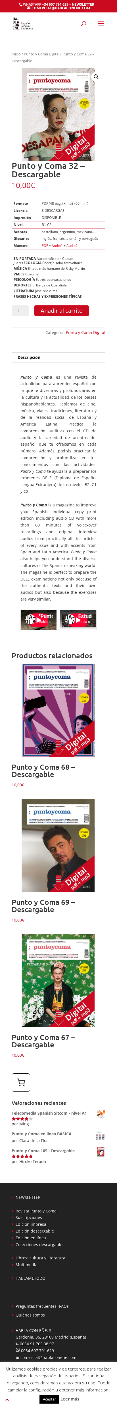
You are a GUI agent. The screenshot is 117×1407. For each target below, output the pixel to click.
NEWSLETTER (83, 4)
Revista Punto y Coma (36, 1211)
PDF (45, 245)
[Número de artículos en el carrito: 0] (21, 1082)
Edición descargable (35, 1231)
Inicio (16, 54)
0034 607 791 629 (37, 1350)
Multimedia (26, 1264)
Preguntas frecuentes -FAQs (42, 1306)
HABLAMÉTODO (30, 1278)
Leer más (69, 1399)
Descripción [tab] (29, 357)
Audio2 (72, 245)
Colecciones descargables (40, 1244)
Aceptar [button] (49, 1399)
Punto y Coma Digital (41, 54)
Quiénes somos (30, 1315)
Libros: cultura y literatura (40, 1258)
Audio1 (57, 245)
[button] (96, 77)
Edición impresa (31, 1224)
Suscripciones (29, 1217)
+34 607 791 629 (54, 4)
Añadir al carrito (62, 310)
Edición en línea (31, 1237)
